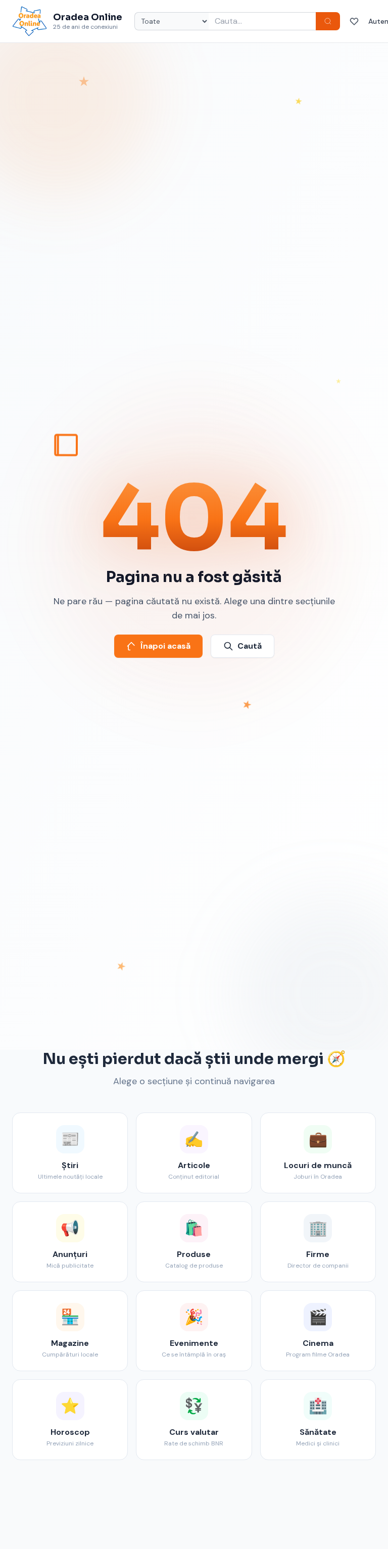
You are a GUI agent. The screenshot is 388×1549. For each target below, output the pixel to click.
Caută (249, 646)
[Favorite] (354, 21)
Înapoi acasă (165, 646)
